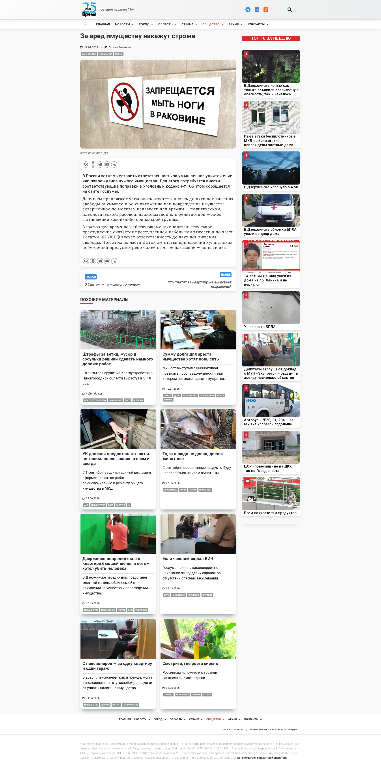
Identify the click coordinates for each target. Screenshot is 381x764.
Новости (122, 24)
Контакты (256, 24)
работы (120, 505)
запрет (168, 694)
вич (166, 595)
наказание (105, 54)
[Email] (107, 164)
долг (177, 395)
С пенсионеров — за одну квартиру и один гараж (117, 666)
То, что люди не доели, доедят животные (193, 456)
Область (165, 24)
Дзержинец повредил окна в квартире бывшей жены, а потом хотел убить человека (115, 563)
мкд (110, 505)
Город (144, 24)
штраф (207, 694)
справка (207, 595)
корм (183, 490)
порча (119, 54)
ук (129, 505)
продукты (205, 490)
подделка (194, 595)
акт (86, 505)
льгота (105, 705)
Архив (234, 24)
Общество (211, 24)
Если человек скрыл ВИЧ (187, 558)
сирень (196, 694)
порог (220, 395)
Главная (103, 24)
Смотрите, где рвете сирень (190, 663)
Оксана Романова (120, 47)
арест (167, 395)
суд (130, 610)
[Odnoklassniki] (93, 164)
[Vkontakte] (86, 164)
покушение (108, 610)
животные (170, 490)
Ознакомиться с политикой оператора (262, 757)
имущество (89, 54)
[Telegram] (100, 164)
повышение (207, 395)
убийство (141, 610)
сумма (168, 399)
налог (116, 705)
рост (128, 400)
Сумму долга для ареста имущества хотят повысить (190, 357)
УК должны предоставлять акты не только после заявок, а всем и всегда (115, 458)
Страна (187, 24)
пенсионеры (130, 705)
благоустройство (95, 400)
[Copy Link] (114, 164)
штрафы (138, 400)
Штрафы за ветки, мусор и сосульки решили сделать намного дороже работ (117, 359)
